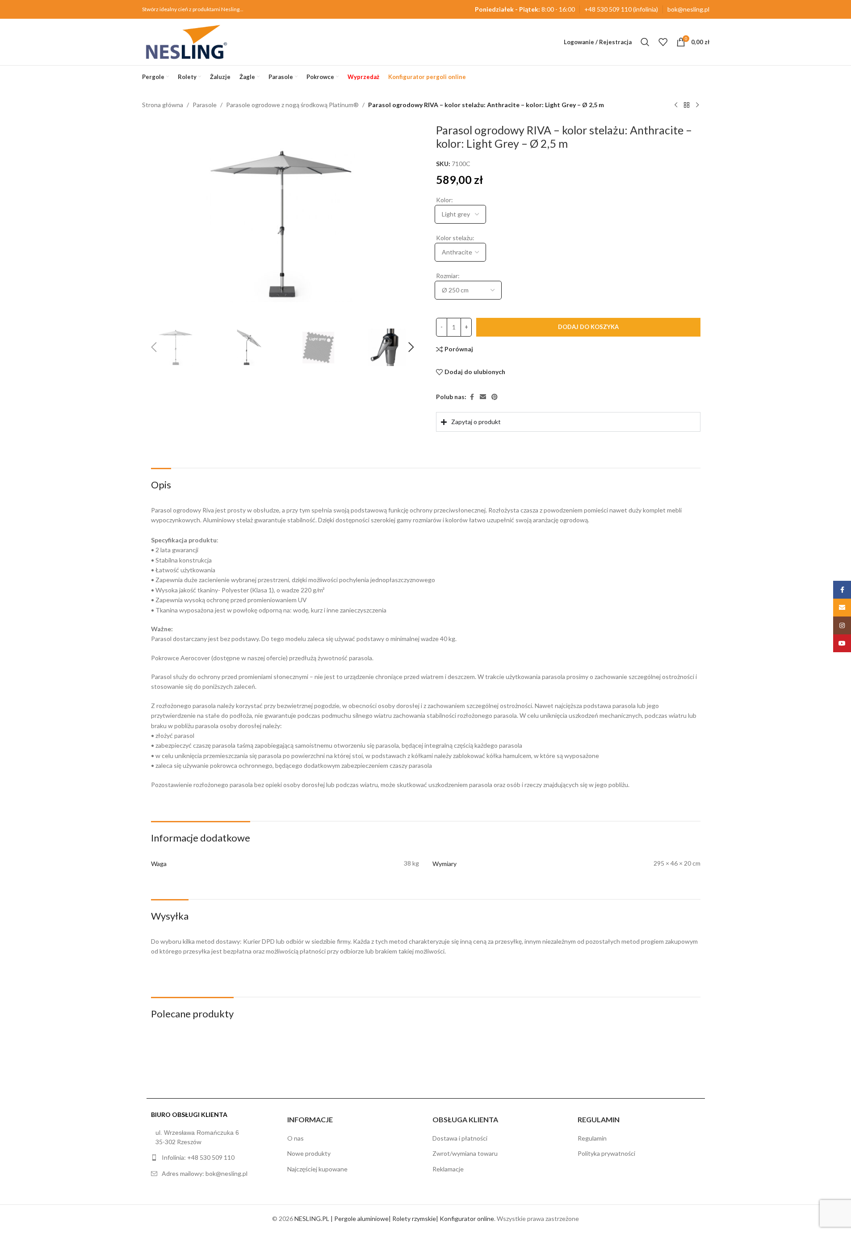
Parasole (205, 104)
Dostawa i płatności (459, 1138)
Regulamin (592, 1138)
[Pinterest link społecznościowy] (494, 397)
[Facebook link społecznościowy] (471, 397)
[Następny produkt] (697, 105)
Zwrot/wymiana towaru (465, 1153)
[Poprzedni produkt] (676, 105)
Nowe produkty (309, 1153)
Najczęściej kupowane (317, 1169)
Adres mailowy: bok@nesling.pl (204, 1173)
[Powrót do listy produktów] (686, 105)
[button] (154, 347)
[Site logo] (186, 41)
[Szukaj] (645, 42)
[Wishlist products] (663, 42)
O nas (295, 1138)
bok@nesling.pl (688, 9)
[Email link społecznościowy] (482, 397)
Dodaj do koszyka (588, 326)
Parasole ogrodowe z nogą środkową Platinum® (292, 104)
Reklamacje (448, 1169)
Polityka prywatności (606, 1153)
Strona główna (162, 104)
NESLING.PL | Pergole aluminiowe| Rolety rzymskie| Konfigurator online (394, 1218)
